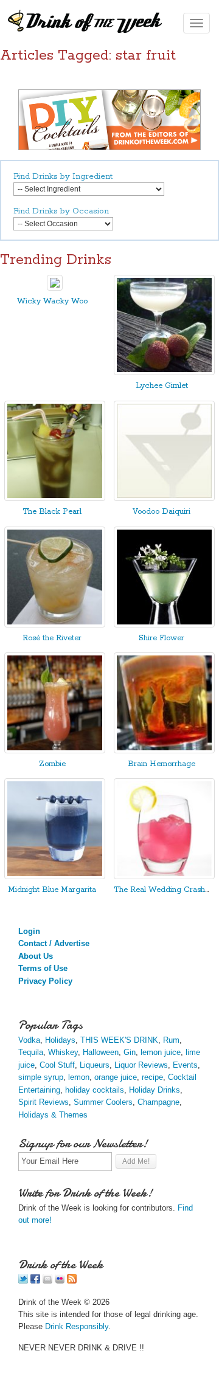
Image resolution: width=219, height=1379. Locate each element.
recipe (152, 1077)
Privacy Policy (45, 981)
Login (29, 931)
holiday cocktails (94, 1089)
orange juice (115, 1077)
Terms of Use (43, 968)
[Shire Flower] (164, 624)
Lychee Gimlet (162, 386)
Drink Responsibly (76, 1326)
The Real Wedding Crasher (163, 890)
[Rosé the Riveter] (54, 624)
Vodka (29, 1040)
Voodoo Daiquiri (161, 511)
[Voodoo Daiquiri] (164, 498)
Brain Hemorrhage (161, 764)
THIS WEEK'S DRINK (119, 1040)
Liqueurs (94, 1065)
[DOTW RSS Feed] (72, 1280)
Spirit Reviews (43, 1102)
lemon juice (161, 1052)
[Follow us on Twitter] (23, 1280)
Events (185, 1065)
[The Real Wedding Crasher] (164, 876)
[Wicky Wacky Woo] (55, 287)
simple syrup (40, 1077)
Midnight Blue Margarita (52, 890)
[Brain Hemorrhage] (164, 750)
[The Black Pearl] (54, 498)
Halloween (101, 1052)
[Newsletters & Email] (47, 1280)
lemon (78, 1077)
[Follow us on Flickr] (59, 1280)
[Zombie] (54, 750)
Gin (129, 1052)
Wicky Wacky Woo (52, 301)
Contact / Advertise (53, 943)
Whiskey (63, 1052)
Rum (171, 1040)
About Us (35, 956)
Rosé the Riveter (52, 638)
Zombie (52, 764)
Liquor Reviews (141, 1065)
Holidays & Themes (53, 1114)
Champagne (158, 1102)
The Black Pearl (52, 511)
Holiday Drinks (154, 1089)
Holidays (60, 1040)
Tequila (30, 1052)
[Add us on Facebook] (35, 1280)
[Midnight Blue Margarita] (54, 876)
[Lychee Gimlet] (164, 372)
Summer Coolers (103, 1102)
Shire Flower (161, 638)
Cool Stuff (57, 1065)
